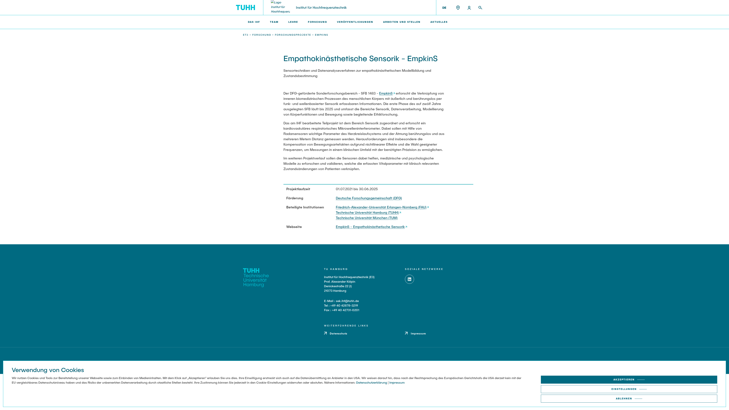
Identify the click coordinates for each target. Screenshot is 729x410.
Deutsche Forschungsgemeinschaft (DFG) (369, 198)
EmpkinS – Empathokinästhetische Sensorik (370, 227)
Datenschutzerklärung (371, 382)
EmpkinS (386, 93)
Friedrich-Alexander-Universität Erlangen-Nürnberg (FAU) (381, 207)
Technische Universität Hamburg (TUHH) (367, 212)
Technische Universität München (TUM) (367, 218)
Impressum (397, 382)
